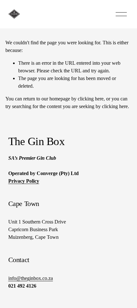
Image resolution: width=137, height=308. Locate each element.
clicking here (91, 98)
